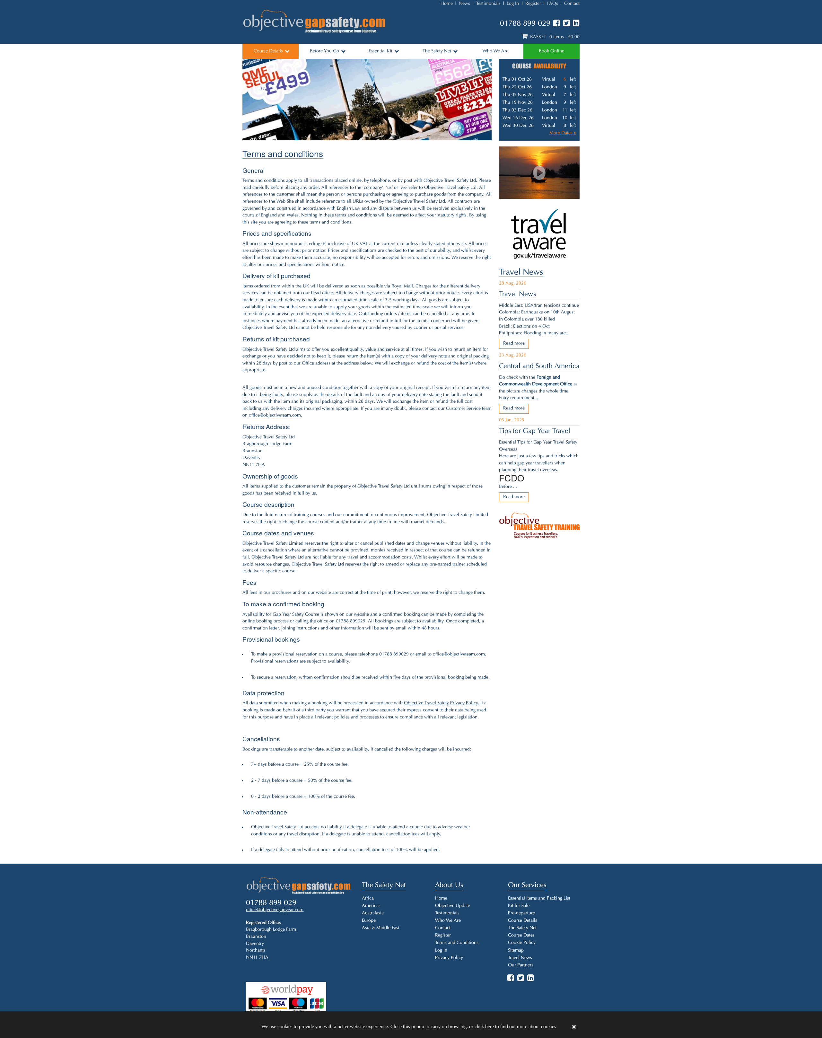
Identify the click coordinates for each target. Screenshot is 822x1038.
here (489, 1027)
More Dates (561, 133)
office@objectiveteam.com (275, 415)
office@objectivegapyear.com (274, 910)
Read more (514, 343)
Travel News (521, 272)
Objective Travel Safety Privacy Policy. (441, 703)
